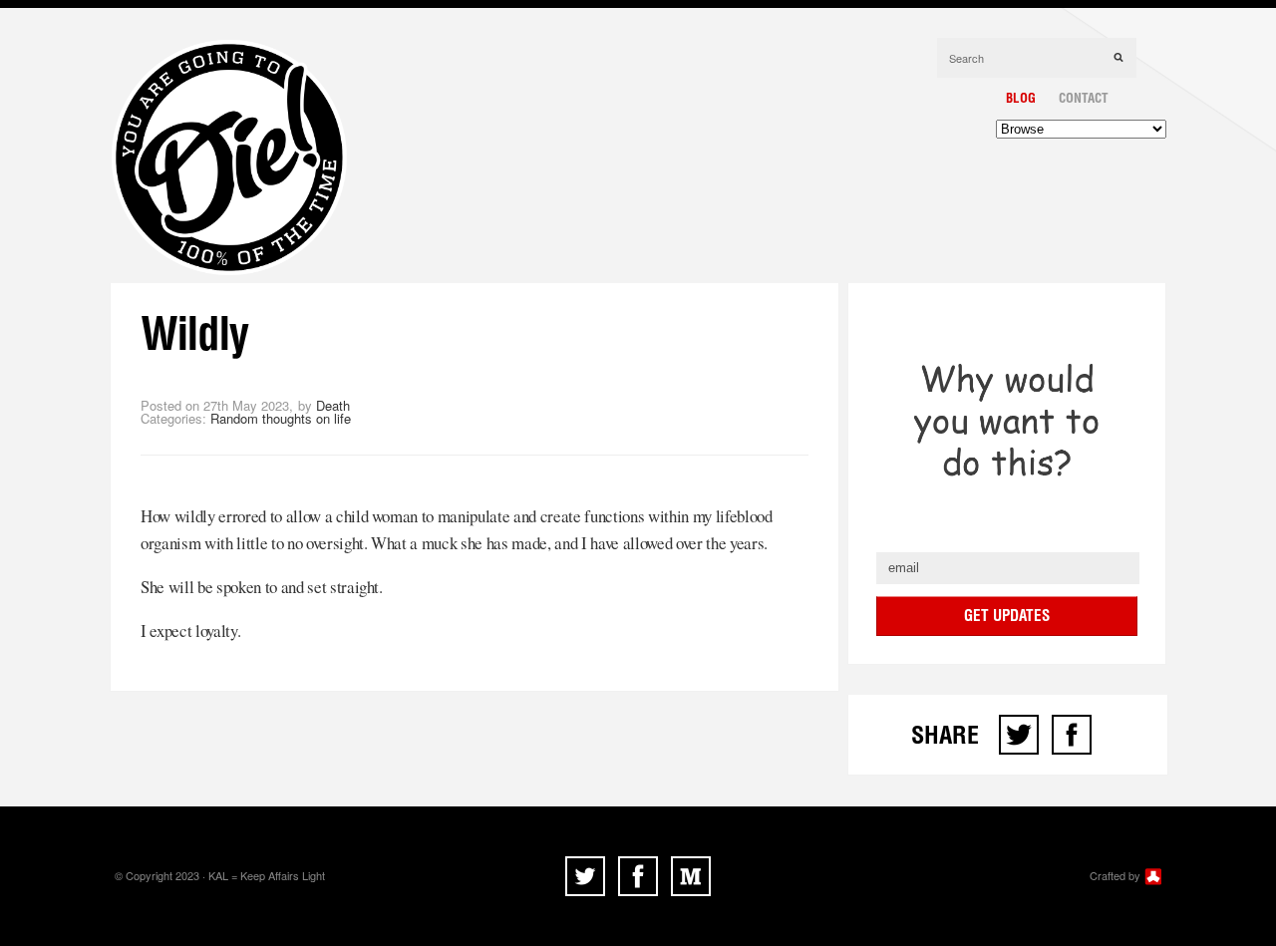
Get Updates (1007, 615)
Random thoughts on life (280, 418)
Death (333, 405)
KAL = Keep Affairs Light (266, 875)
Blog (1021, 98)
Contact (1084, 98)
